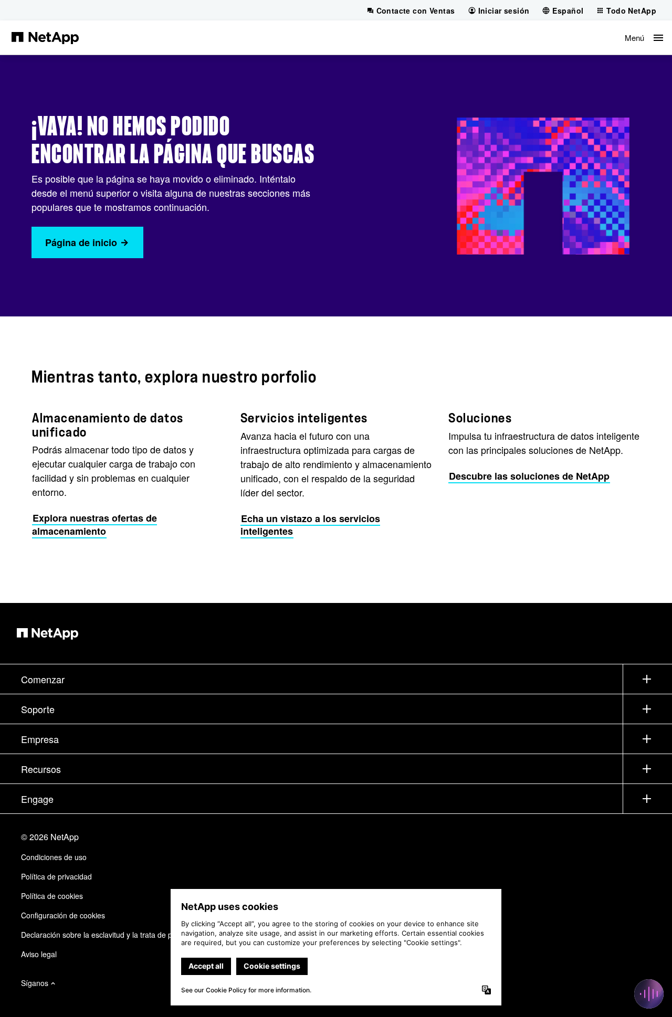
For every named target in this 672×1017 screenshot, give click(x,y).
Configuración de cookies (63, 915)
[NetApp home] (45, 37)
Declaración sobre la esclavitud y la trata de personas (110, 934)
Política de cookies (52, 896)
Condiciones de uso (54, 857)
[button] (644, 37)
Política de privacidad (56, 876)
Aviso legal (39, 954)
